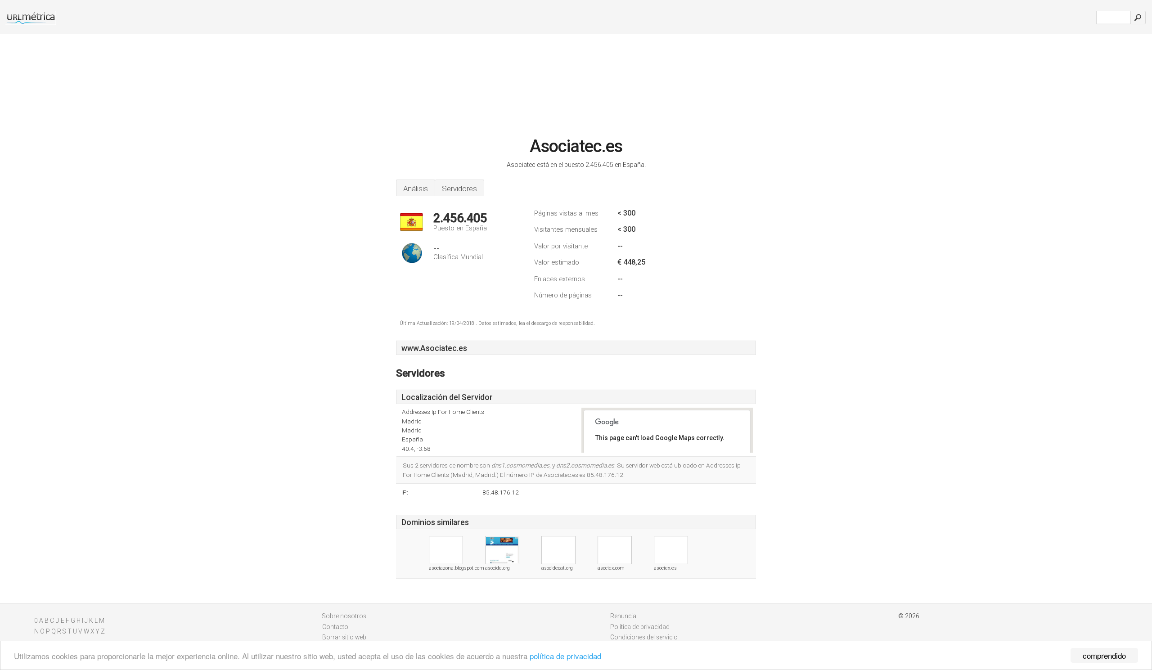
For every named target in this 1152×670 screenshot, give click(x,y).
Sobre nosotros (344, 616)
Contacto (335, 626)
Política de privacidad (640, 626)
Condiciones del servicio (644, 637)
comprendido (1104, 655)
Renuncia (623, 616)
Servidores (459, 188)
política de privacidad (565, 655)
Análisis (415, 188)
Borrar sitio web (344, 637)
